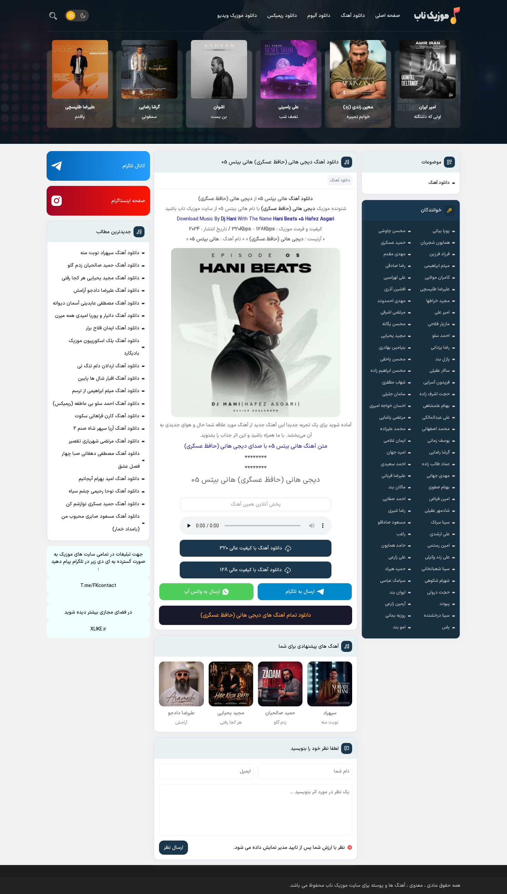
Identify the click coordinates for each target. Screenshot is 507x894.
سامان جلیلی (394, 394)
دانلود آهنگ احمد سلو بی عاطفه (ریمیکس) (96, 403)
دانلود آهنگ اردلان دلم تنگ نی (108, 366)
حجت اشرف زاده (434, 394)
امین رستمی (438, 545)
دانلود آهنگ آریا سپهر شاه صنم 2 (106, 428)
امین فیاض (439, 499)
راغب (401, 534)
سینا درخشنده (437, 615)
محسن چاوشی (392, 231)
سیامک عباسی (393, 580)
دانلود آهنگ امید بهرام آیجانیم (109, 479)
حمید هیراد (395, 569)
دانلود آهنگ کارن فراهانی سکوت (107, 416)
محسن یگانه (394, 324)
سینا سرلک (440, 522)
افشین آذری (395, 289)
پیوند (444, 603)
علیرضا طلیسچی (435, 289)
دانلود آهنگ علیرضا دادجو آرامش (106, 290)
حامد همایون (393, 545)
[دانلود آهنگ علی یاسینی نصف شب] (358, 69)
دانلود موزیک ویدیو (237, 15)
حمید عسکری (393, 242)
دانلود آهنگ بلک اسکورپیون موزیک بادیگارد (104, 347)
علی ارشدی (440, 534)
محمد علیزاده (393, 429)
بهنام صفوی (439, 487)
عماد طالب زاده (436, 464)
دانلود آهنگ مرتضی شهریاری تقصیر (104, 441)
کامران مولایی (437, 277)
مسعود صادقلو (392, 522)
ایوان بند (397, 592)
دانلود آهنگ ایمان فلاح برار (112, 328)
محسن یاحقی (393, 359)
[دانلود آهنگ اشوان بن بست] (288, 69)
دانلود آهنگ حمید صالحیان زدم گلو (103, 265)
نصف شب (358, 112)
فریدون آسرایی (436, 382)
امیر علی (442, 312)
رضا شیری (397, 510)
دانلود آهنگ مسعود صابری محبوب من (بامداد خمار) (100, 523)
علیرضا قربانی (393, 476)
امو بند (399, 627)
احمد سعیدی (393, 464)
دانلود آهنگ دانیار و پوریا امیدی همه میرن (97, 315)
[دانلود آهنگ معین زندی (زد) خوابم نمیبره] (428, 69)
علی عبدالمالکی (436, 417)
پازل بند (442, 359)
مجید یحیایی (393, 335)
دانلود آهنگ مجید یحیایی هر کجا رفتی (100, 278)
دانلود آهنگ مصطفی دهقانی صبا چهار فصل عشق (101, 460)
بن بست (288, 112)
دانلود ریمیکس (282, 15)
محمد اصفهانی (436, 429)
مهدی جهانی (438, 476)
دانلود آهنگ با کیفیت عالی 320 (251, 548)
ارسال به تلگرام (300, 591)
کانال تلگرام (133, 166)
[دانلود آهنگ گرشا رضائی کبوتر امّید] (80, 69)
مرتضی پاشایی (392, 417)
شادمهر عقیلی (437, 510)
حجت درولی (438, 592)
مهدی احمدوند (391, 301)
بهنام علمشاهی (436, 406)
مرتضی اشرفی (393, 312)
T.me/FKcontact (98, 585)
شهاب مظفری (394, 382)
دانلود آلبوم (318, 15)
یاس (446, 627)
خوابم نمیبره (428, 112)
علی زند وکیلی (437, 557)
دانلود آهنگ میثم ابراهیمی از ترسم (105, 391)
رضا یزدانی (440, 347)
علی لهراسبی (395, 277)
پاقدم (150, 112)
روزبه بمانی (395, 615)
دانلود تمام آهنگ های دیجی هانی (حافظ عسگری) (255, 615)
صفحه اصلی (387, 15)
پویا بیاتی (441, 231)
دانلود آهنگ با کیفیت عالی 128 (251, 570)
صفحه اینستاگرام (128, 201)
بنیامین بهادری (392, 347)
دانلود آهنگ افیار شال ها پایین (108, 378)
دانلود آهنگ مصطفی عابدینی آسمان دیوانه (96, 303)
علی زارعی (397, 557)
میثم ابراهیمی (437, 265)
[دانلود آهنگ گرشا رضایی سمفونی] (219, 69)
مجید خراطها (438, 301)
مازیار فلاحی (439, 324)
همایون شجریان (435, 242)
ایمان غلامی (395, 440)
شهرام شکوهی (437, 580)
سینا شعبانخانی (435, 569)
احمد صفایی (394, 499)
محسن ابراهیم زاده (388, 370)
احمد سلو (441, 335)
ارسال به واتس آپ (202, 591)
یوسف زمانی (438, 440)
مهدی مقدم (395, 254)
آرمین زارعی (395, 603)
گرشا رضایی (439, 452)
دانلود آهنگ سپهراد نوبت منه (109, 253)
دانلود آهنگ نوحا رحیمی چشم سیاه (104, 491)
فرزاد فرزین (439, 254)
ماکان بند (397, 487)
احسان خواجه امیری (387, 406)
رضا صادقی (395, 265)
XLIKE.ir (98, 629)
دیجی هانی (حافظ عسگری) (288, 208)
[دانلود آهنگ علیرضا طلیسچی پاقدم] (149, 69)
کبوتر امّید (80, 112)
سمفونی (219, 112)
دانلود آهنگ (353, 15)
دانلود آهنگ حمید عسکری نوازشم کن (102, 504)
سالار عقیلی (439, 370)
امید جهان (396, 452)
